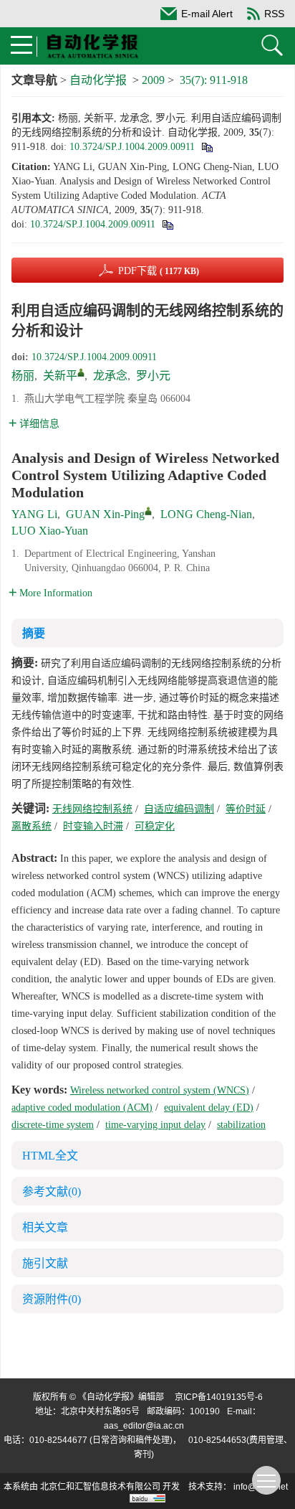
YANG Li (34, 514)
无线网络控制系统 (92, 809)
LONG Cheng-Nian (206, 514)
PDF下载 (158, 270)
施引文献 (45, 1263)
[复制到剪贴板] (207, 146)
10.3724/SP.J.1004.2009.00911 (132, 146)
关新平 (60, 376)
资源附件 (51, 1299)
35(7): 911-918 (214, 80)
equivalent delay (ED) (208, 1107)
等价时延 (246, 809)
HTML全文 (50, 1156)
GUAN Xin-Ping (105, 514)
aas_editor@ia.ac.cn (144, 1426)
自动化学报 (98, 80)
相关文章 (45, 1227)
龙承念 (110, 376)
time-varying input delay (155, 1124)
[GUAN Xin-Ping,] (148, 511)
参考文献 (51, 1191)
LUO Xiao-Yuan (49, 531)
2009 (153, 80)
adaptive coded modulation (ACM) (82, 1107)
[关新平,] (80, 372)
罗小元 (153, 376)
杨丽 (22, 376)
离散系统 (31, 826)
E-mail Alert (207, 13)
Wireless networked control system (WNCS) (159, 1090)
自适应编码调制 (179, 809)
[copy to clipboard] (167, 224)
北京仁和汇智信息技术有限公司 (100, 1487)
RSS (274, 13)
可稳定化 (155, 826)
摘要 (33, 633)
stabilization (241, 1124)
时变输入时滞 (93, 826)
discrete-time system (52, 1124)
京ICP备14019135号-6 (219, 1397)
